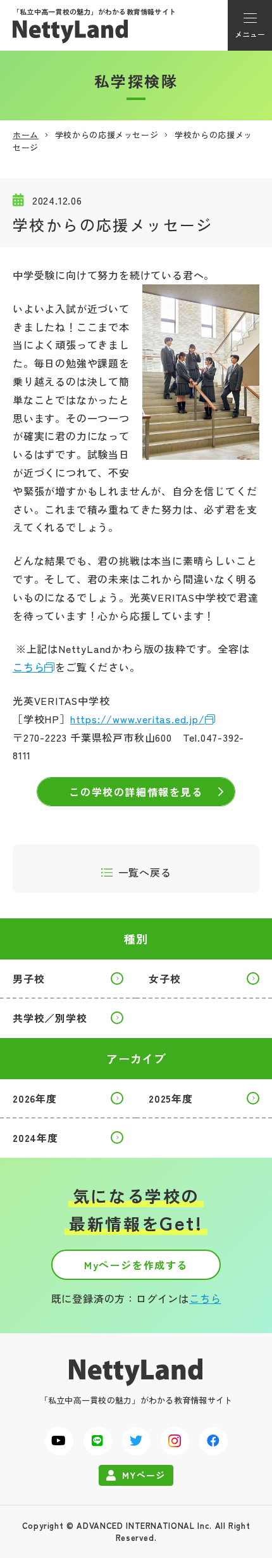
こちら (28, 666)
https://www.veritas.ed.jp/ (137, 718)
